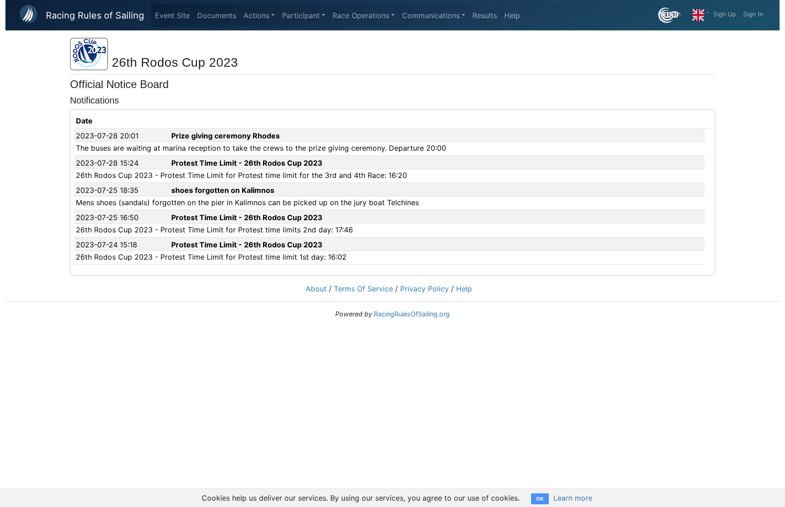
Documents (216, 15)
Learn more (572, 497)
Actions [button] (256, 15)
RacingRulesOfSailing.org (412, 314)
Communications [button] (431, 15)
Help (512, 15)
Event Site (172, 15)
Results (484, 15)
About (316, 288)
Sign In (753, 14)
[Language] (701, 12)
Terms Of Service (363, 288)
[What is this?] (673, 15)
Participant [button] (301, 15)
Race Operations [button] (361, 15)
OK (540, 499)
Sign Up (724, 14)
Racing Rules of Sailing (95, 15)
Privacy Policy (424, 288)
